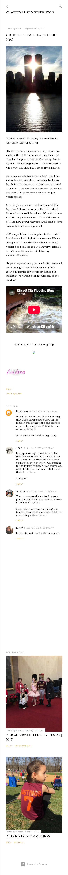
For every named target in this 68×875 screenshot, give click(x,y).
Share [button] (8, 389)
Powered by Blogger (37, 864)
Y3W (20, 393)
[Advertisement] (34, 620)
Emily (19, 527)
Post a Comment (22, 745)
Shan (19, 448)
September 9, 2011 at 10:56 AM (41, 491)
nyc (15, 393)
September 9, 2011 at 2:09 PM (39, 528)
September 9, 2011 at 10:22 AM (39, 448)
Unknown (22, 411)
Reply (19, 440)
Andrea (20, 491)
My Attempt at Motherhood (30, 12)
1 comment (19, 842)
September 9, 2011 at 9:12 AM (43, 411)
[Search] (60, 5)
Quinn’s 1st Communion (28, 836)
